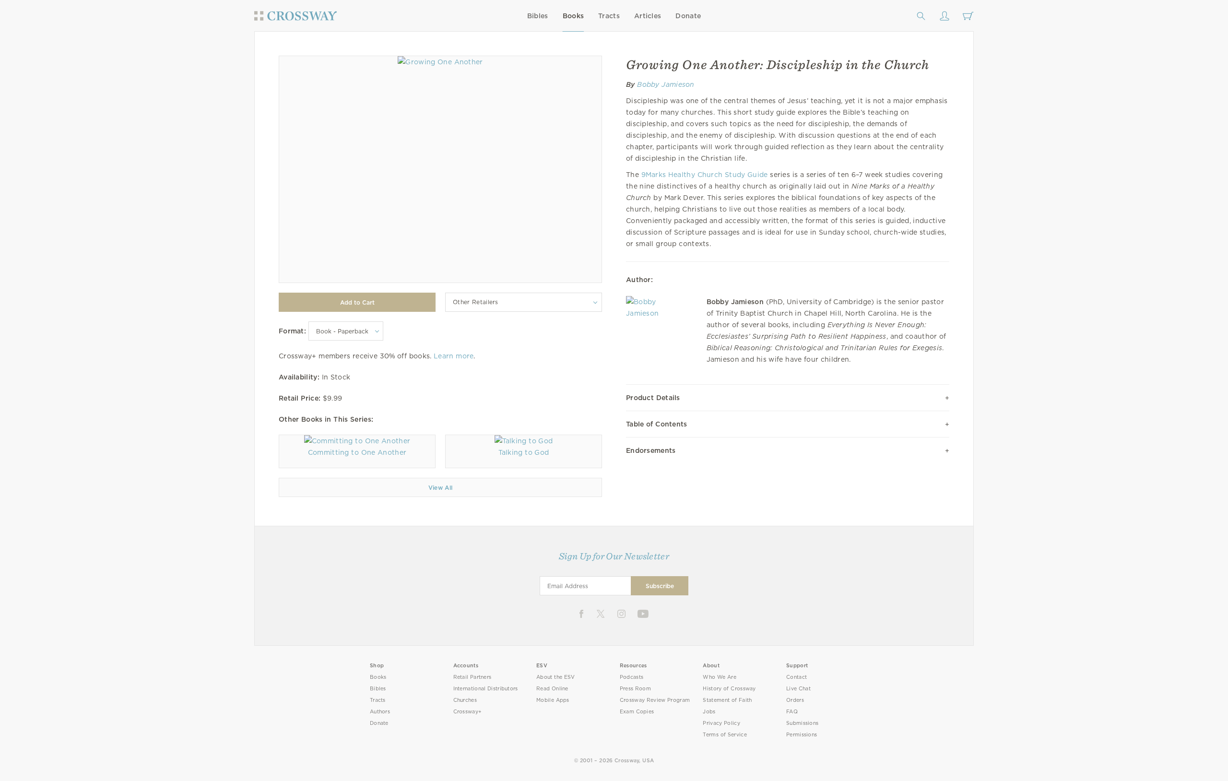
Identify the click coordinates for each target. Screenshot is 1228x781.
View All (440, 487)
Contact (796, 677)
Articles (647, 16)
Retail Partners (472, 677)
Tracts (609, 16)
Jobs (709, 712)
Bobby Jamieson (666, 84)
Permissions (801, 735)
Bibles (537, 16)
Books (573, 16)
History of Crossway (729, 689)
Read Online (552, 689)
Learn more (453, 356)
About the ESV (555, 677)
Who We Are (719, 677)
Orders (795, 700)
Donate (688, 16)
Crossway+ (467, 712)
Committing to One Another (357, 452)
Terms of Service (724, 735)
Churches (465, 700)
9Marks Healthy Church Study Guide (704, 174)
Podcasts (631, 677)
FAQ (792, 712)
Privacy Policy (721, 723)
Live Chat (798, 689)
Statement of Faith (727, 700)
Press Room (635, 689)
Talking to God (523, 452)
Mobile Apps (552, 700)
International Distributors (485, 689)
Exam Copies (637, 712)
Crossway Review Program (655, 700)
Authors (380, 712)
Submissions (802, 723)
